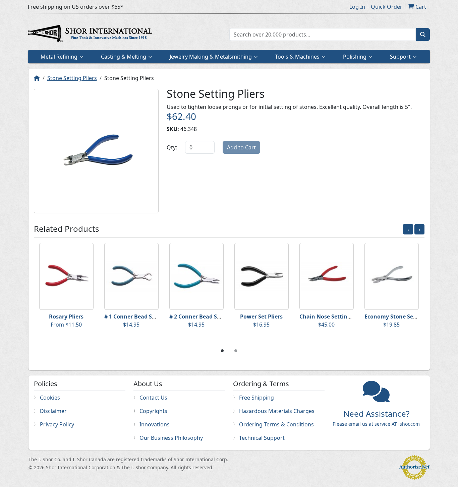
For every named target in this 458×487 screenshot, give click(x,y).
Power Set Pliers (261, 316)
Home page (91, 34)
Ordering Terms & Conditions (276, 424)
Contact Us (153, 397)
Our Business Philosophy (171, 437)
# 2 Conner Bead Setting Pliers (209, 316)
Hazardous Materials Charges (276, 411)
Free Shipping (256, 397)
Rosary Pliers (66, 316)
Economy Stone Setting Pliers (403, 316)
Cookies (50, 397)
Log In (357, 6)
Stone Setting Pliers (72, 78)
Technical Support (262, 437)
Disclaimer (53, 411)
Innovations (154, 424)
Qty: (172, 147)
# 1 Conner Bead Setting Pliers (144, 316)
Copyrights (153, 411)
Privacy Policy (57, 424)
